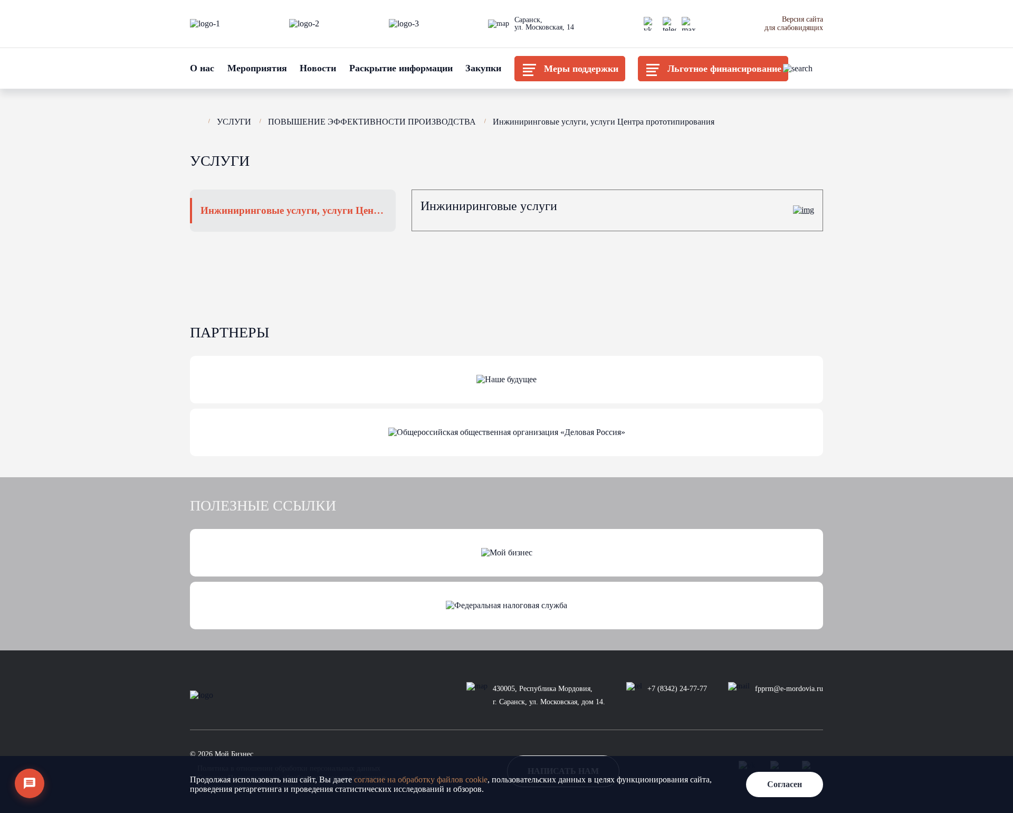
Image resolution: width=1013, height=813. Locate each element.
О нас (202, 68)
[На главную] (195, 120)
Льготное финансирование (724, 68)
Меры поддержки (581, 68)
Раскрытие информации (401, 68)
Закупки (483, 68)
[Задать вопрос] (29, 783)
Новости (318, 68)
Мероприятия (257, 68)
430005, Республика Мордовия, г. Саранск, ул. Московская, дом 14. (549, 695)
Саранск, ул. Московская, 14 (544, 23)
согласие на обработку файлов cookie (421, 779)
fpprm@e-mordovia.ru (789, 689)
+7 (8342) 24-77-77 (677, 689)
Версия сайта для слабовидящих (793, 23)
